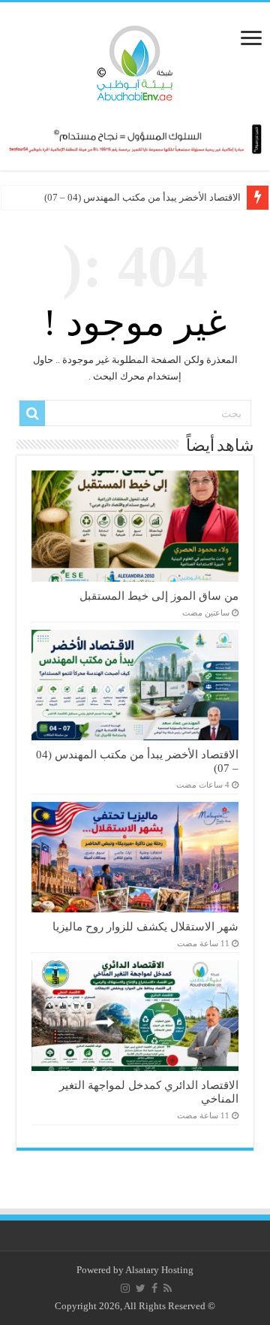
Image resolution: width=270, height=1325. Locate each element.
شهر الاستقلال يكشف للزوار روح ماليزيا (145, 926)
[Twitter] (140, 1288)
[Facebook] (154, 1288)
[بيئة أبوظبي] (135, 59)
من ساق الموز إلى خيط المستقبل (159, 595)
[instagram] (125, 1288)
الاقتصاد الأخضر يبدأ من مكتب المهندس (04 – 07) (142, 197)
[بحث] (32, 413)
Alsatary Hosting (159, 1269)
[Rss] (167, 1288)
